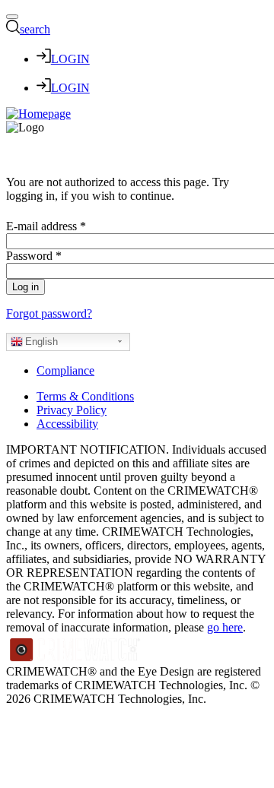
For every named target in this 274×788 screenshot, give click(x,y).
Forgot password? (49, 313)
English (41, 341)
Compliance (65, 370)
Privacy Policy (72, 409)
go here (225, 627)
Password (34, 255)
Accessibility (67, 423)
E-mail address (46, 226)
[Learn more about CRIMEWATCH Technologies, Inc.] (75, 657)
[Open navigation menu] (12, 16)
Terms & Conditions (85, 396)
